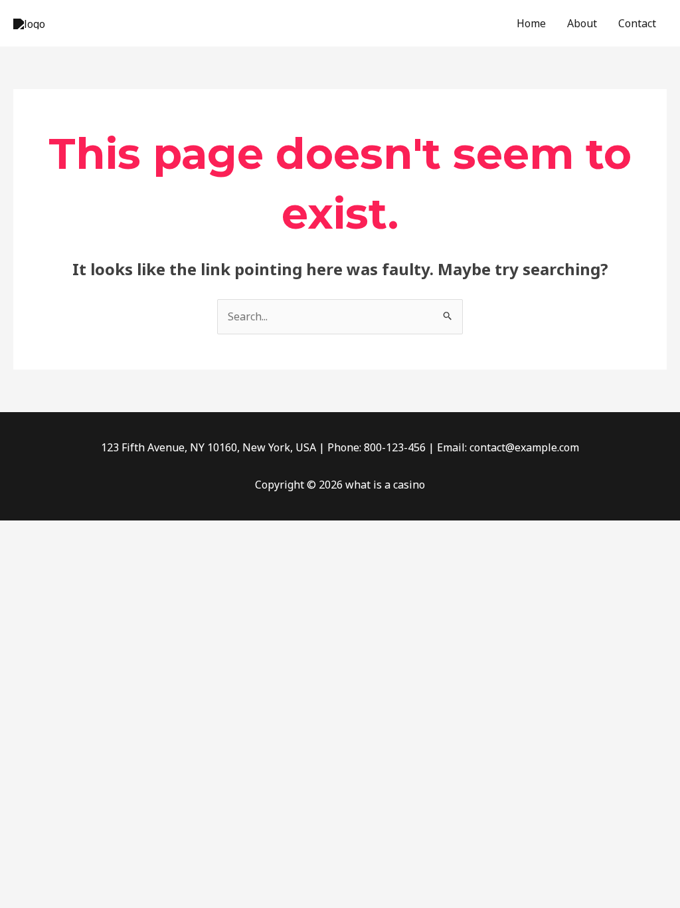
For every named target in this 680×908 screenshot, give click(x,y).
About (582, 23)
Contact (637, 23)
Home (531, 23)
